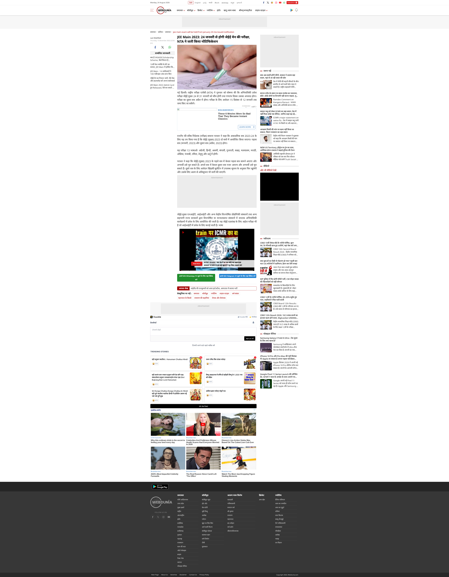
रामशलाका (278, 527)
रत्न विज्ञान (278, 542)
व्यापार (179, 562)
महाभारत (230, 519)
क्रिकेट (199, 10)
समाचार (180, 10)
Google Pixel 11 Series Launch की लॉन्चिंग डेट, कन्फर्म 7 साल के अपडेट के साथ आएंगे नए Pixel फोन (278, 375)
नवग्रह (277, 539)
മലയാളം (225, 3)
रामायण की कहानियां (201, 298)
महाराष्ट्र (179, 539)
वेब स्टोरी (205, 507)
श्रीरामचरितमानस (232, 531)
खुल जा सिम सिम (207, 523)
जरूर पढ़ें (267, 70)
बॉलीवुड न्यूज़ (206, 499)
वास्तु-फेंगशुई (279, 519)
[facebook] (264, 2)
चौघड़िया (278, 531)
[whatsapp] (170, 47)
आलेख (204, 515)
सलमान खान (206, 535)
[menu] (152, 10)
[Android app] (160, 486)
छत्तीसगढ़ (180, 531)
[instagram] (276, 2)
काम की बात (181, 546)
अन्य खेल (262, 499)
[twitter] (268, 2)
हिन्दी (190, 3)
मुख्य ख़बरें (180, 507)
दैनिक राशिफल (280, 499)
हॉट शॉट (204, 503)
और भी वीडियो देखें (268, 170)
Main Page (155, 575)
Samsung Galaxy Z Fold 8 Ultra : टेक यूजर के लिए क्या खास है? (278, 339)
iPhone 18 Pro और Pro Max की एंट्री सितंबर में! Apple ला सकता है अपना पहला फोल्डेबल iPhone (278, 357)
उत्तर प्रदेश (180, 503)
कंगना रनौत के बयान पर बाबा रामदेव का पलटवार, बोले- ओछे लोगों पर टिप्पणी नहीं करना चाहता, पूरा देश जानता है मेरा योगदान (279, 94)
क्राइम (179, 554)
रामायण (229, 515)
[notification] (296, 10)
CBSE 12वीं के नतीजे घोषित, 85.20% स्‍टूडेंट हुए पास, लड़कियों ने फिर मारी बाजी (278, 298)
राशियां (277, 511)
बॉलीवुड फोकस (207, 531)
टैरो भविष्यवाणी (280, 523)
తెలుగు (217, 3)
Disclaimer (183, 575)
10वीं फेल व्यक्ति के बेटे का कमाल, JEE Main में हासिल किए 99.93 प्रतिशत (162, 65)
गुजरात (179, 535)
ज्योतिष (210, 10)
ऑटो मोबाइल (181, 550)
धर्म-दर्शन (230, 527)
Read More (196, 264)
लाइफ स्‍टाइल (260, 10)
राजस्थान (180, 542)
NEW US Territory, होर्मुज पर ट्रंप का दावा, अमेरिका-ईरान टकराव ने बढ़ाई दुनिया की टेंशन (277, 148)
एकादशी (230, 499)
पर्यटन (204, 519)
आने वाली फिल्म (207, 527)
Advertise (173, 575)
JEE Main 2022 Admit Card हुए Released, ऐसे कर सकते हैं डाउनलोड (162, 86)
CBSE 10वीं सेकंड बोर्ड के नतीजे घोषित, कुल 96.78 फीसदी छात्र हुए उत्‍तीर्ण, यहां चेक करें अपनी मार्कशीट (279, 244)
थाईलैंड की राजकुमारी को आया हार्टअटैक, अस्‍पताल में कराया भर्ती (214, 288)
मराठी (210, 3)
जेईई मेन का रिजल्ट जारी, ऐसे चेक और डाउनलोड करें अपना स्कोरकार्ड (162, 79)
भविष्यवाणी (231, 503)
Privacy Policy (204, 575)
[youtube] (280, 2)
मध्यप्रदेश (180, 527)
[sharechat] (272, 2)
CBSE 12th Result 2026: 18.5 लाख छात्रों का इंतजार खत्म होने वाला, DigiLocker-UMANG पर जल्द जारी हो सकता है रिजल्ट (279, 316)
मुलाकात (205, 546)
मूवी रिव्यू (205, 511)
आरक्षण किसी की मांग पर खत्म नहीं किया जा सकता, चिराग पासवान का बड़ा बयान (277, 130)
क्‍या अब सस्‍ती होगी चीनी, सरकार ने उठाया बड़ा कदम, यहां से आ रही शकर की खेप (277, 76)
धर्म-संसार (235, 293)
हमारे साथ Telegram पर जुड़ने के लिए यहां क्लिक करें (237, 276)
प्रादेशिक (180, 523)
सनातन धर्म (231, 507)
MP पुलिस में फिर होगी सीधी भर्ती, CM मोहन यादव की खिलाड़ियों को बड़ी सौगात (279, 280)
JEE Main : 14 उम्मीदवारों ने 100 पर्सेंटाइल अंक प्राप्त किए (160, 72)
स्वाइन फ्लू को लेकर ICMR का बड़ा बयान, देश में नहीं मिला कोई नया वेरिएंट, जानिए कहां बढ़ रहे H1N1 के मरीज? (278, 112)
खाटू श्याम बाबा (230, 10)
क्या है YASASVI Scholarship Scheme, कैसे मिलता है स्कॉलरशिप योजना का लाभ (162, 58)
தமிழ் (204, 3)
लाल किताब (279, 515)
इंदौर (219, 10)
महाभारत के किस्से (184, 298)
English (198, 3)
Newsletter (291, 3)
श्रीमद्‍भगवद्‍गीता (245, 10)
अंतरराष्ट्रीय (180, 515)
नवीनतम (267, 238)
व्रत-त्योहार (230, 523)
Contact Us (193, 575)
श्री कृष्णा (230, 511)
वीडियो (266, 165)
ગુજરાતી (239, 3)
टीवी (203, 542)
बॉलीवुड (190, 10)
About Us (164, 575)
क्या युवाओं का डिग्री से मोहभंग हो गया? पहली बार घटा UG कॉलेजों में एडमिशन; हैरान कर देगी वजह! (278, 262)
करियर (160, 32)
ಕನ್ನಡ (232, 3)
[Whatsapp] (284, 2)
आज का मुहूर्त (279, 507)
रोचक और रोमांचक (219, 298)
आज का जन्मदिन (280, 503)
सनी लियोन (205, 539)
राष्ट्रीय (179, 511)
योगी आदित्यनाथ (182, 499)
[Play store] (291, 10)
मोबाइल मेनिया (269, 333)
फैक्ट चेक (180, 558)
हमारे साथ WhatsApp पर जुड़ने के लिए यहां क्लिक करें (196, 278)
